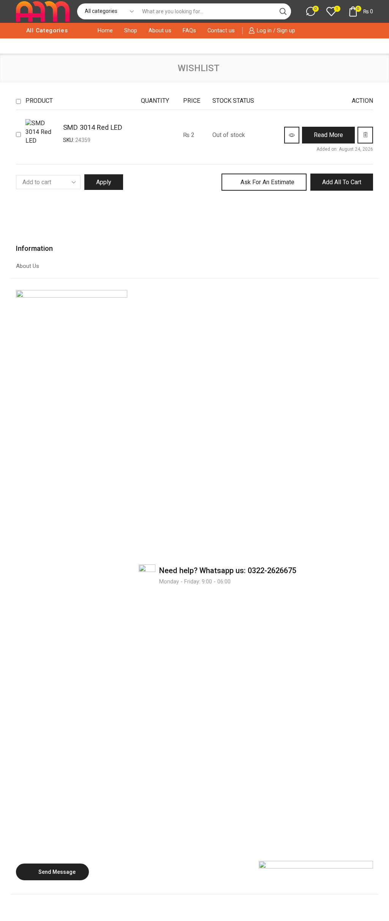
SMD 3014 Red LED (92, 127)
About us (160, 30)
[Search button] (283, 11)
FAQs (189, 30)
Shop (130, 30)
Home (105, 30)
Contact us (221, 30)
